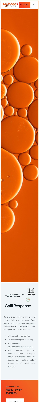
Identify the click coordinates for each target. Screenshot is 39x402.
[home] (10, 5)
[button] (33, 4)
